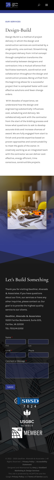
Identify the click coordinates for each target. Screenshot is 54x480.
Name (9, 337)
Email (9, 350)
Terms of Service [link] (35, 476)
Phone (31, 350)
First (7, 346)
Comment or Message (16, 361)
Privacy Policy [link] (28, 461)
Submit (10, 387)
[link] (12, 5)
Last (29, 346)
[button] (47, 6)
